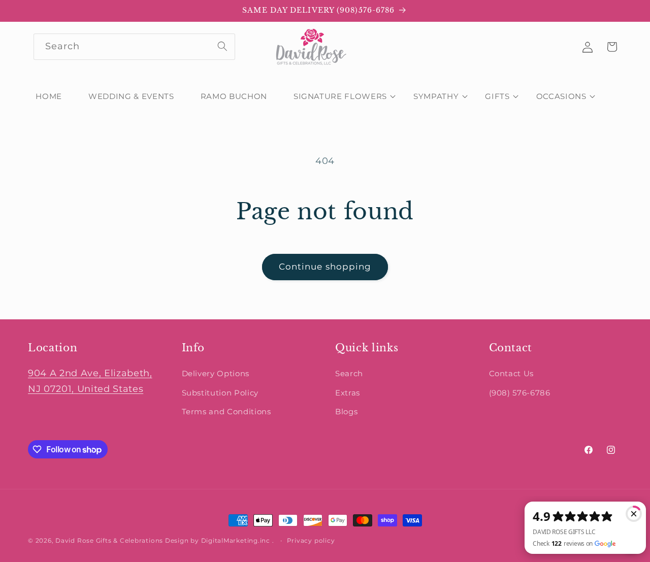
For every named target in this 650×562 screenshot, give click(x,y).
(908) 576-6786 (519, 393)
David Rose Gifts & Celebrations (109, 540)
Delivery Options (216, 373)
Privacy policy (311, 540)
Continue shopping (325, 266)
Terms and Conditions (226, 411)
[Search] (222, 46)
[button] (340, 96)
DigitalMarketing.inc (236, 540)
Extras (347, 393)
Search (349, 373)
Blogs (346, 411)
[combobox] (134, 46)
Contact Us (511, 373)
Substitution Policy (220, 393)
